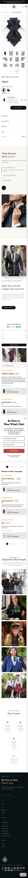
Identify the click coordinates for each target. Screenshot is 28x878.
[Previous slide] (3, 32)
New (3, 807)
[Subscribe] (24, 795)
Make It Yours (9, 307)
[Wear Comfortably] (14, 205)
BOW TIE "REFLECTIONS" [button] (13, 490)
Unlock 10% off (14, 451)
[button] (14, 330)
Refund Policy (5, 828)
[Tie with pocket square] (8, 90)
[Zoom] (4, 100)
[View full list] (4, 188)
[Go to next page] (23, 467)
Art (2, 815)
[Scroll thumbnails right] (24, 355)
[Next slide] (24, 32)
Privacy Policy (5, 826)
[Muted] (4, 571)
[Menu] (2, 6)
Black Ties (8, 12)
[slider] (14, 260)
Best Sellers (4, 810)
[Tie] (4, 90)
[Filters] (3, 365)
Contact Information (6, 835)
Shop (3, 12)
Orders (3, 844)
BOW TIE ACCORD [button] (12, 412)
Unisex (3, 812)
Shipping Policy (5, 830)
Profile (3, 846)
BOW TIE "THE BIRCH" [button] (13, 392)
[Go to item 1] (9, 355)
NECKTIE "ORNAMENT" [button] (13, 536)
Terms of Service (5, 833)
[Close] (25, 418)
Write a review (14, 345)
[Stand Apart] (14, 218)
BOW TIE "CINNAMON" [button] (13, 512)
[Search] (5, 7)
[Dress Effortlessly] (9, 205)
